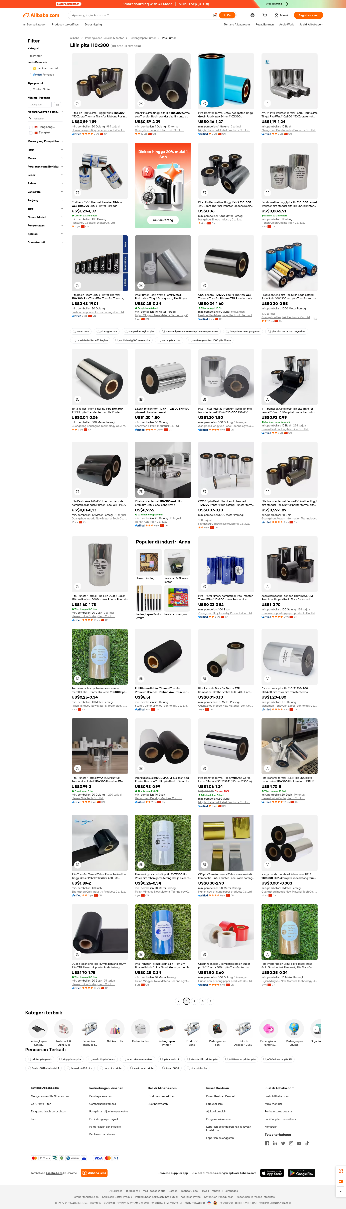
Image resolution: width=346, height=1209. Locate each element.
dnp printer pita (72, 1059)
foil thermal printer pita (242, 1059)
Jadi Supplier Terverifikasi (280, 1119)
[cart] (266, 15)
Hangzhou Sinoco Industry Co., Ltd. (220, 219)
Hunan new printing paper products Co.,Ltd (98, 130)
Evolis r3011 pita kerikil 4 (45, 1068)
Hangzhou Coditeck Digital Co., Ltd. (93, 222)
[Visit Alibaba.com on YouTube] (299, 1143)
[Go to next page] (210, 1001)
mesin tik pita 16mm (104, 1059)
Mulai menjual (273, 1103)
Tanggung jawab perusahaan (48, 1111)
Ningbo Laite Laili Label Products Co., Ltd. (224, 130)
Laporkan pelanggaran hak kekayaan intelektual (228, 1128)
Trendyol (215, 1190)
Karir (33, 1119)
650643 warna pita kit (279, 1059)
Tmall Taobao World (153, 1190)
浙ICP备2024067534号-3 (275, 1203)
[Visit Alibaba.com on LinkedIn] (275, 1143)
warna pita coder (171, 340)
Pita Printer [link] (169, 37)
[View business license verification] (209, 1203)
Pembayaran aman (100, 1096)
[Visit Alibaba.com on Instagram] (291, 1143)
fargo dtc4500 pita (81, 1068)
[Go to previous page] (178, 1001)
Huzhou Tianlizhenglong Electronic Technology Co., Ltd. (226, 315)
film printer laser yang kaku (245, 331)
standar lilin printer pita (204, 1059)
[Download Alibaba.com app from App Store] (272, 1173)
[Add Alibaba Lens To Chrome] (94, 1173)
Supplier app (179, 1173)
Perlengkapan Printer (143, 37)
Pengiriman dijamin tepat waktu (108, 1111)
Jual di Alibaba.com (277, 1096)
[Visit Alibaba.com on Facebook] (267, 1143)
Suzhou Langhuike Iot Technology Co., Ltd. (98, 312)
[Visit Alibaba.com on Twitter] (283, 1143)
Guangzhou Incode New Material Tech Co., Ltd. (100, 518)
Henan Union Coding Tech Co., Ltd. (283, 222)
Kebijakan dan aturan (102, 1134)
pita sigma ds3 (109, 331)
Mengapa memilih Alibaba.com (50, 1096)
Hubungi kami (214, 1103)
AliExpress (116, 1190)
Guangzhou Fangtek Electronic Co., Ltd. (159, 130)
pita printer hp (199, 1068)
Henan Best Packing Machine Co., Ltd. (285, 429)
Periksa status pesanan (279, 1111)
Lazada (173, 1190)
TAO (204, 1190)
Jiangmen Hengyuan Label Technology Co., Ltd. (226, 425)
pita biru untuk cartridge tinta (289, 331)
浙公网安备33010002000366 (238, 1203)
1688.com (132, 1190)
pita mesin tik (171, 1059)
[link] (341, 1171)
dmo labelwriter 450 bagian (92, 340)
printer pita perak (42, 1059)
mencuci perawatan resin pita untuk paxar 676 (192, 331)
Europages (231, 1190)
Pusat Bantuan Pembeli (220, 1096)
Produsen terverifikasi (161, 1096)
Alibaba (74, 37)
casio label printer (144, 1068)
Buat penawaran (158, 1103)
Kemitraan (271, 1126)
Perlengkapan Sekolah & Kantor (104, 37)
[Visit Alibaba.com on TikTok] (307, 1143)
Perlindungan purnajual (103, 1119)
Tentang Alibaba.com (45, 1087)
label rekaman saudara (140, 1059)
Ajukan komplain (216, 1111)
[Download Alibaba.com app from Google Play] (301, 1173)
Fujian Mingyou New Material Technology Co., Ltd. (163, 315)
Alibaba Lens (54, 1173)
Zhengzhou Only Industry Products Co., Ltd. (289, 130)
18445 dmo (83, 331)
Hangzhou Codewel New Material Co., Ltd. (224, 523)
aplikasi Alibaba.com (242, 1173)
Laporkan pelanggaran (220, 1137)
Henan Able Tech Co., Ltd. (151, 521)
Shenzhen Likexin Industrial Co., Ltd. (157, 425)
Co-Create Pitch (41, 1103)
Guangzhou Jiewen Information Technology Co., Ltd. (290, 518)
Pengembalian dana (218, 1119)
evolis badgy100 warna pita (134, 340)
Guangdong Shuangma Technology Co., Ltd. (99, 425)
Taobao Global (189, 1190)
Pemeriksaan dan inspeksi (105, 1126)
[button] (215, 15)
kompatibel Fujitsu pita (141, 331)
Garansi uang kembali (102, 1103)
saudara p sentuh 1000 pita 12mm (211, 340)
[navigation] (45, 520)
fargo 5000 (172, 1068)
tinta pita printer (113, 1068)
